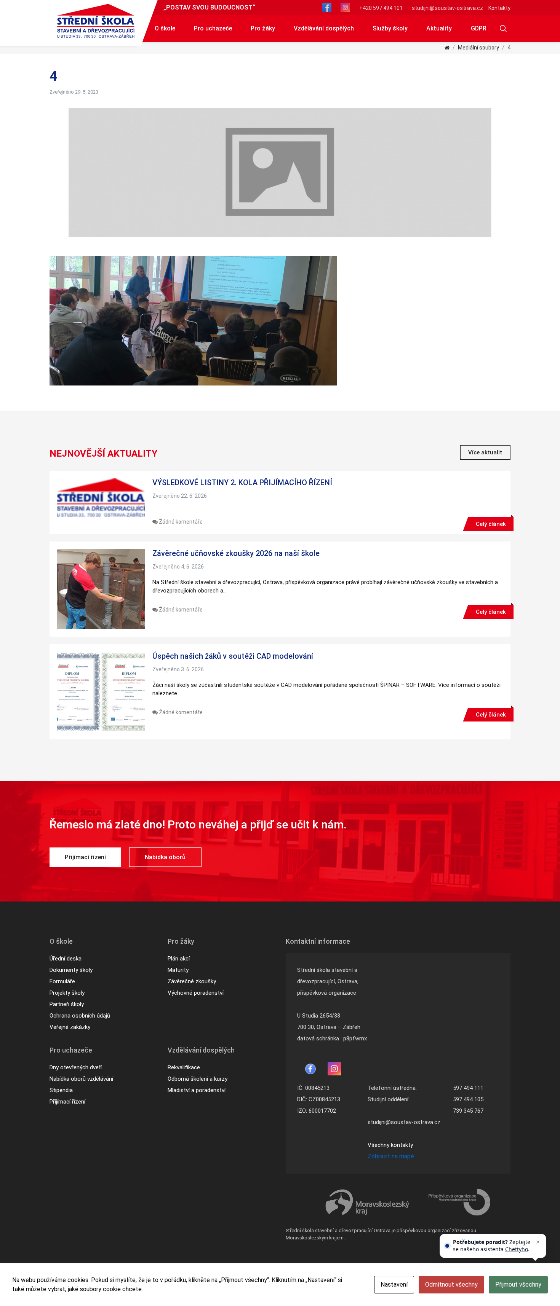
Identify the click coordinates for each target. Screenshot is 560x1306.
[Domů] (447, 48)
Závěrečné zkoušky (192, 981)
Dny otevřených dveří (76, 1067)
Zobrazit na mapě (391, 1156)
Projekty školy (67, 992)
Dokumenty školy (71, 970)
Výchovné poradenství (196, 992)
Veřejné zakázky (70, 1027)
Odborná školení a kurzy (197, 1078)
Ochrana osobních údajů (80, 1015)
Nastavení (394, 1284)
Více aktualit (485, 452)
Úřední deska (66, 958)
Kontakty (499, 8)
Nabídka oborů (165, 857)
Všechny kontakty (390, 1145)
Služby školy (390, 28)
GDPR (478, 28)
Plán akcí (179, 958)
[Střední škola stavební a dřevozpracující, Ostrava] (95, 21)
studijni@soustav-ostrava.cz (447, 8)
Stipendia (61, 1090)
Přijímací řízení (85, 857)
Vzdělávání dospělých (324, 28)
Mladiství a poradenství (197, 1090)
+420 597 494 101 (381, 8)
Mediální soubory (478, 48)
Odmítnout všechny (451, 1284)
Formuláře (62, 981)
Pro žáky (263, 28)
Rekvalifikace (184, 1067)
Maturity (178, 970)
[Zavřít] (538, 1242)
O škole (165, 28)
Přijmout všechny (518, 1284)
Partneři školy (67, 1004)
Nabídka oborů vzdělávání (81, 1078)
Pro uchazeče (213, 28)
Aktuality (439, 28)
